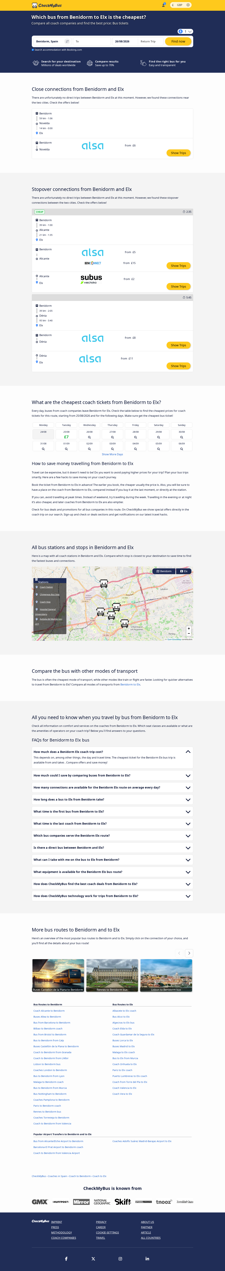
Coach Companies (63, 1238)
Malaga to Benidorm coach (48, 1082)
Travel (100, 1238)
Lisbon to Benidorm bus (46, 1064)
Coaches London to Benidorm (50, 1070)
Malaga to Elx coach (123, 1052)
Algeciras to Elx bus (123, 1022)
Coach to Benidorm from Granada (52, 1052)
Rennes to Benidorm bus (47, 1111)
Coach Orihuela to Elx (124, 1064)
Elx (185, 571)
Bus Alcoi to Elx (121, 1016)
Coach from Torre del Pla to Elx (129, 1082)
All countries (151, 1238)
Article (146, 1232)
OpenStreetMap (174, 639)
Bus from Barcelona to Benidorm (51, 1022)
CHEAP (39, 211)
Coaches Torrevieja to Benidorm (51, 1117)
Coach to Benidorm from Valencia (52, 1123)
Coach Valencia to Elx (124, 1087)
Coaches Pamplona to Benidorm (51, 1099)
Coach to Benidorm (80, 1176)
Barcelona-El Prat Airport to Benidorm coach (58, 1147)
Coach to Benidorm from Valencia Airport (56, 1153)
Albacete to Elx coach (124, 1010)
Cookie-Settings (107, 1232)
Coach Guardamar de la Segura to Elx (133, 1034)
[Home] (47, 5)
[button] (116, 607)
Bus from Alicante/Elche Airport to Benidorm (58, 1141)
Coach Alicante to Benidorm (49, 1010)
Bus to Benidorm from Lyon (48, 1076)
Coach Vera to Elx (122, 1093)
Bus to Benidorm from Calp (48, 1040)
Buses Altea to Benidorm (47, 1016)
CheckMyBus (39, 1176)
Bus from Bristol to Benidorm (49, 1034)
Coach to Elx (99, 1176)
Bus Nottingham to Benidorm (49, 1093)
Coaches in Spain (57, 1176)
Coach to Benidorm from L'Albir (51, 1058)
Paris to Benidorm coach (47, 1105)
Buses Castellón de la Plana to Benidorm (56, 1046)
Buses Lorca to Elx (122, 1040)
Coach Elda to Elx (122, 1028)
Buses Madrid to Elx (123, 1046)
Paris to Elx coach (122, 1070)
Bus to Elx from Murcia (125, 1058)
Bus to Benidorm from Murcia (50, 1087)
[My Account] (163, 5)
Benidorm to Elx (130, 684)
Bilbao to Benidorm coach (47, 1028)
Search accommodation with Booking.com (58, 49)
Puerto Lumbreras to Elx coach (129, 1076)
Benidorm (165, 571)
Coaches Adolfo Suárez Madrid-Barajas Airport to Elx (141, 1141)
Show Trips (178, 153)
